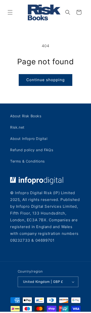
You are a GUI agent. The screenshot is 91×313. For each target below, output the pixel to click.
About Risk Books (25, 116)
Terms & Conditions (27, 161)
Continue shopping (45, 79)
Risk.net (17, 127)
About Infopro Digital (29, 138)
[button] (10, 12)
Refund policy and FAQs (31, 150)
